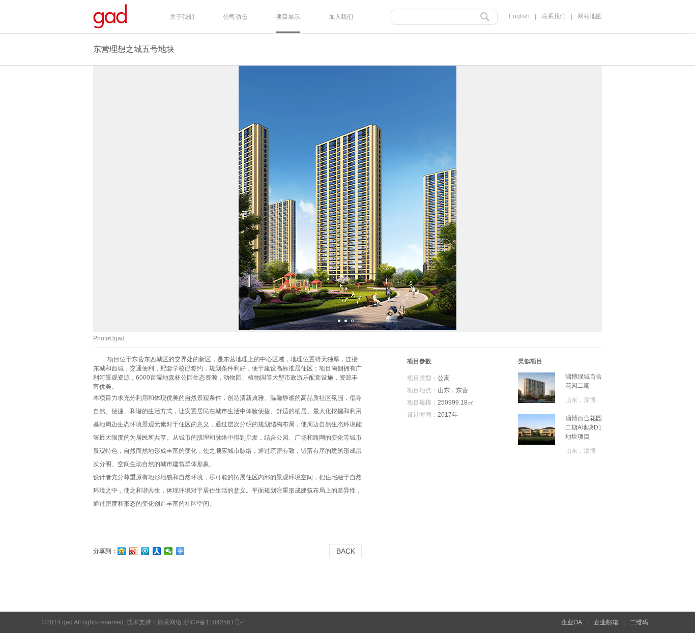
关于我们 (182, 16)
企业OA (571, 622)
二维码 (639, 622)
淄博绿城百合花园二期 (583, 381)
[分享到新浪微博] (133, 551)
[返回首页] (110, 30)
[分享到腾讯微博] (145, 551)
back (345, 551)
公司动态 (235, 16)
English (519, 16)
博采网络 (169, 622)
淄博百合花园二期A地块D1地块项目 (583, 423)
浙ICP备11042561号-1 (214, 622)
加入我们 (341, 16)
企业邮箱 (606, 622)
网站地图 (589, 16)
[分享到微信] (168, 551)
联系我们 (553, 16)
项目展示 (288, 16)
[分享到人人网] (157, 551)
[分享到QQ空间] (122, 551)
